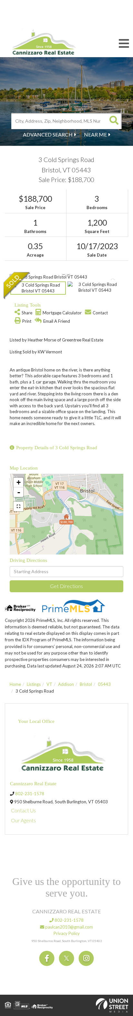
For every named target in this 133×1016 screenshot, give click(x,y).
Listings (34, 684)
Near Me (95, 134)
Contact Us (23, 810)
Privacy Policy (67, 933)
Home (15, 684)
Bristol (86, 684)
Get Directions (66, 586)
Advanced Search (48, 134)
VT (49, 684)
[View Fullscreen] (18, 506)
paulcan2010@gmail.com (68, 927)
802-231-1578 (29, 793)
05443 (104, 684)
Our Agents (23, 820)
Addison (66, 684)
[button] (114, 121)
